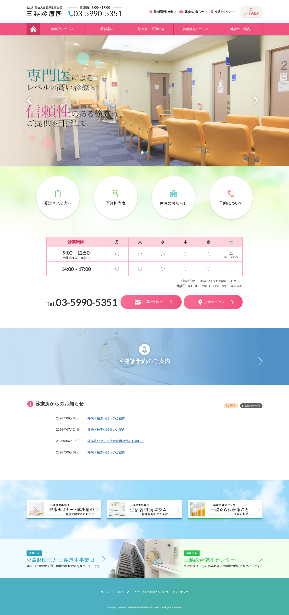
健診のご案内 (240, 29)
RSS (233, 405)
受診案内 (107, 29)
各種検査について (195, 29)
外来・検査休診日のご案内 (106, 418)
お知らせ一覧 (252, 405)
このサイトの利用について (149, 592)
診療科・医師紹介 (151, 29)
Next (256, 100)
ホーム (33, 29)
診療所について (62, 29)
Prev (29, 100)
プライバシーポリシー (114, 592)
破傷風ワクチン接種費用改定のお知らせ (115, 441)
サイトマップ (180, 592)
